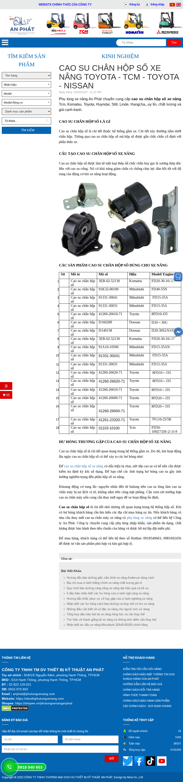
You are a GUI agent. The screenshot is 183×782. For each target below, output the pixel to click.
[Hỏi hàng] (6, 386)
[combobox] (26, 84)
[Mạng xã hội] (128, 760)
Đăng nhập (157, 4)
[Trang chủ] (23, 23)
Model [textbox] (8, 93)
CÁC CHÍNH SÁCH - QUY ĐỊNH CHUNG (147, 706)
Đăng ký (134, 4)
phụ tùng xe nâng (139, 518)
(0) (7, 395)
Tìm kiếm (27, 130)
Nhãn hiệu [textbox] (10, 84)
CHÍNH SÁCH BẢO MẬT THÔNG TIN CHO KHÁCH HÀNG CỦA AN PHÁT (149, 676)
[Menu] (5, 42)
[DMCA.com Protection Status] (15, 708)
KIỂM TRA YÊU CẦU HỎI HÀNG (142, 669)
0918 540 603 (30, 767)
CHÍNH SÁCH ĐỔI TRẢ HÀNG (141, 689)
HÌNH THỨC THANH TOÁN (140, 695)
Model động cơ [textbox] (13, 102)
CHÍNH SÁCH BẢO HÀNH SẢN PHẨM (146, 700)
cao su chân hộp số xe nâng (83, 466)
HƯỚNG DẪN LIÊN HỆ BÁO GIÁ (142, 684)
